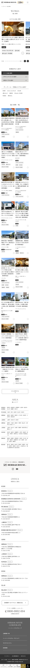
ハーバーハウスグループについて (11, 638)
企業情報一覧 (6, 633)
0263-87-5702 (6, 566)
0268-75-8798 (6, 558)
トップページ (3, 6)
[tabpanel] (13, 38)
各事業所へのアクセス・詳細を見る (13, 603)
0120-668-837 (6, 519)
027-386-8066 (6, 580)
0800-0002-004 (16, 611)
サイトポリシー (7, 656)
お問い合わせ (23, 656)
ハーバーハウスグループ (15, 628)
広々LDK (19, 90)
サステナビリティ (7, 643)
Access (9, 491)
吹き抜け (4, 95)
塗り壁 (4, 90)
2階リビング (5, 93)
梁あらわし (10, 95)
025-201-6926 (6, 503)
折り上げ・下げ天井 (18, 93)
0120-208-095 (6, 526)
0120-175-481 (6, 550)
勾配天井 (11, 93)
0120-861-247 (6, 495)
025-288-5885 (6, 534)
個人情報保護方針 (15, 656)
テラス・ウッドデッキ (11, 90)
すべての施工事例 (7, 73)
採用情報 (5, 648)
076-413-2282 (6, 596)
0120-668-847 (6, 511)
